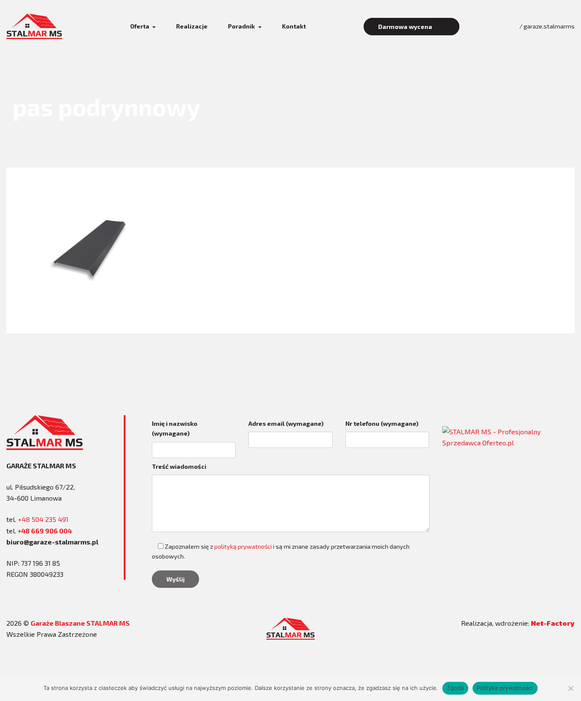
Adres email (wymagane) (286, 423)
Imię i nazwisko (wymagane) (174, 428)
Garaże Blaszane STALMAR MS (80, 623)
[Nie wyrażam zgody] (570, 688)
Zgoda (455, 687)
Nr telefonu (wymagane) (382, 423)
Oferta (140, 26)
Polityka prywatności (505, 687)
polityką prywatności (243, 546)
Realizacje (192, 26)
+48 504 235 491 (43, 519)
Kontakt (294, 26)
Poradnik (242, 26)
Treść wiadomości (179, 466)
